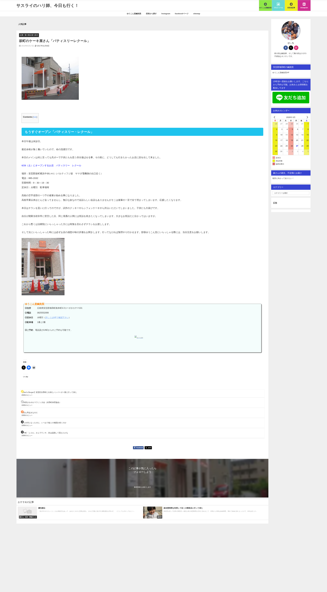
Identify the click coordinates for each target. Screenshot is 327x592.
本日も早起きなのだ (29, 412)
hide (35, 117)
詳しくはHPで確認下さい (57, 317)
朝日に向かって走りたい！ (283, 178)
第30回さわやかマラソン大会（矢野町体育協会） (41, 402)
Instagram (165, 13)
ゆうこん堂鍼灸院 (134, 13)
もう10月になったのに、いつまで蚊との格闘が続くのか (43, 423)
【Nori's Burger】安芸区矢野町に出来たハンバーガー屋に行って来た (49, 392)
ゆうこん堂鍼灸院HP (280, 72)
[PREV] (274, 117)
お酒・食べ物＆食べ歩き (29, 35)
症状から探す (151, 13)
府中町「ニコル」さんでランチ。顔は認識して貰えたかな (44, 433)
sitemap (196, 13)
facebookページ (181, 13)
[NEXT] (306, 117)
